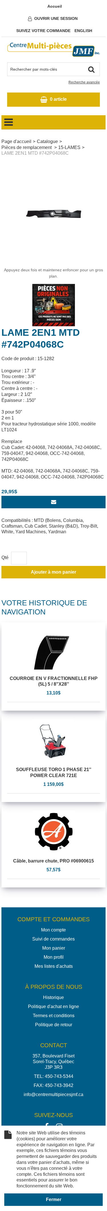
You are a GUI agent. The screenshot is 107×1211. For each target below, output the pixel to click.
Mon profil (54, 957)
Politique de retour (53, 1024)
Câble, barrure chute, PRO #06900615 (53, 861)
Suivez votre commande (43, 30)
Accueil (54, 6)
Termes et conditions (53, 1015)
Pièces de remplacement (27, 147)
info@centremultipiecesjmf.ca (53, 1094)
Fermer (53, 1199)
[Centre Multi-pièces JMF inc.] (53, 50)
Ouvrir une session (56, 18)
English (83, 30)
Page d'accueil (16, 141)
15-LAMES (69, 147)
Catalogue (47, 141)
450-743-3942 (59, 1085)
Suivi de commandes (53, 939)
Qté (5, 557)
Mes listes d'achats (54, 966)
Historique (53, 997)
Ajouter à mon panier (53, 572)
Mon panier (53, 948)
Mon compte (53, 929)
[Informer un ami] (53, 502)
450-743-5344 (59, 1076)
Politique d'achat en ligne (53, 1006)
